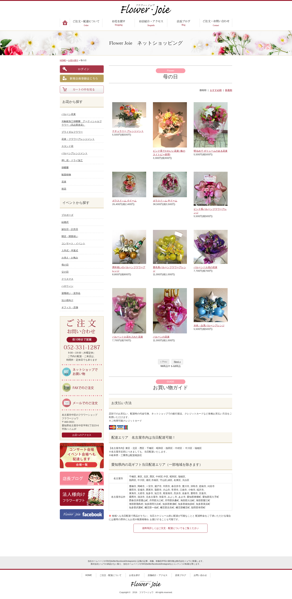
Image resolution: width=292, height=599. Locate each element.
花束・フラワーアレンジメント (78, 139)
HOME (63, 60)
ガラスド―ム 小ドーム (124, 200)
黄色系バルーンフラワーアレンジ (169, 269)
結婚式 (65, 222)
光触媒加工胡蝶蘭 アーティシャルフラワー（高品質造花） (82, 123)
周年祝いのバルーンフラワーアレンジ (128, 269)
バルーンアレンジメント (75, 153)
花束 (64, 181)
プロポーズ (67, 215)
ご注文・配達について (110, 575)
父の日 (65, 271)
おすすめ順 (216, 90)
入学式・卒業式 (70, 250)
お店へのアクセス (81, 435)
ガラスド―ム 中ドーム (165, 200)
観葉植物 (66, 174)
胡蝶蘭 (65, 167)
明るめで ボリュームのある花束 (210, 151)
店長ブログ (180, 575)
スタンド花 (67, 146)
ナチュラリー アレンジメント (128, 131)
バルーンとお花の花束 (205, 267)
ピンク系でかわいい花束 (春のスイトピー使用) (169, 153)
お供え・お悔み (70, 257)
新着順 (228, 90)
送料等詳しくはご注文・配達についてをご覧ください (170, 528)
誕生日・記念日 (70, 229)
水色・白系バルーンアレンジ (209, 325)
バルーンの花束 (161, 336)
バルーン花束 (69, 114)
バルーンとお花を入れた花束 (127, 336)
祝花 (64, 188)
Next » (177, 361)
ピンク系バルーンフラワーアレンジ (210, 211)
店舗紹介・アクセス (157, 575)
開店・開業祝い (70, 236)
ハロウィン (67, 286)
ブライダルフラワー (72, 132)
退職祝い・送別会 (71, 293)
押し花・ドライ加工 (72, 160)
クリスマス (67, 279)
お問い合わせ (200, 575)
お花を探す (73, 60)
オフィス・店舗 (70, 307)
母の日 (65, 264)
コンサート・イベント (73, 243)
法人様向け (67, 300)
